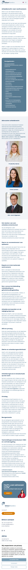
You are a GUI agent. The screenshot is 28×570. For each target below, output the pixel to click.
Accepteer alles (14, 559)
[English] (23, 2)
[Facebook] (4, 530)
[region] (14, 556)
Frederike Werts (14, 163)
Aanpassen (14, 563)
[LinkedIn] (2, 530)
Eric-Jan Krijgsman (14, 215)
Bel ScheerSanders (8, 513)
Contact (8, 493)
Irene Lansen (14, 189)
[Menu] (25, 2)
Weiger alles (14, 567)
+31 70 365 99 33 (8, 522)
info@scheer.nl (9, 524)
